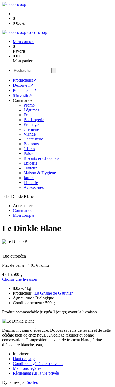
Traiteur (30, 168)
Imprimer (20, 354)
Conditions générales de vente (38, 363)
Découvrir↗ (23, 85)
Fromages (32, 124)
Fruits (28, 115)
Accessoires (34, 187)
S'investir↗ (22, 95)
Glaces (29, 148)
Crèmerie (31, 129)
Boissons (31, 144)
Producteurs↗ (24, 80)
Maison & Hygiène (40, 173)
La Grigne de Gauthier (53, 293)
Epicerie (30, 163)
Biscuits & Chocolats (41, 158)
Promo (29, 105)
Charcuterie (33, 139)
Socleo (32, 382)
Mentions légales (27, 368)
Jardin (29, 177)
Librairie (31, 182)
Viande (30, 134)
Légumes (31, 110)
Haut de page (24, 358)
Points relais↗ (25, 90)
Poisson (30, 153)
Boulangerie (34, 119)
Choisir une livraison (19, 279)
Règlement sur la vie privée (36, 373)
